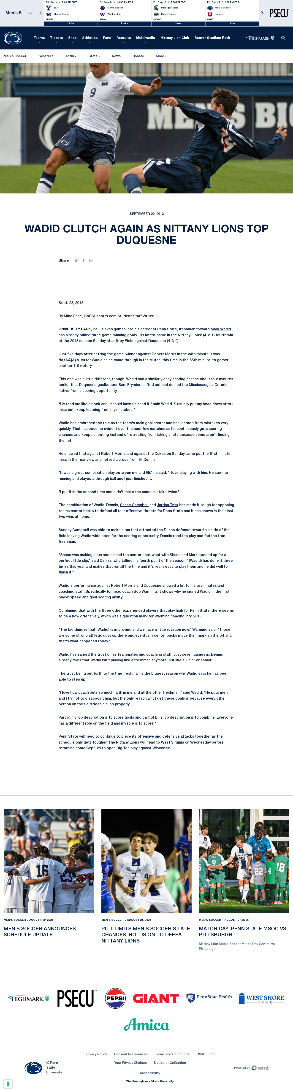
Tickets (56, 38)
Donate (138, 57)
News (116, 56)
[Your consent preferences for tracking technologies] (8, 1084)
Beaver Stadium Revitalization (220, 38)
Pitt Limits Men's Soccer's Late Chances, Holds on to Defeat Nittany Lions (145, 935)
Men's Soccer (15, 920)
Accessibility (150, 1073)
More (160, 56)
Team (69, 56)
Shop (72, 38)
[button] (40, 13)
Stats (93, 56)
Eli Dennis (146, 460)
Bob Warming (145, 591)
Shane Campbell (134, 505)
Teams (39, 38)
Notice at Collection (170, 1063)
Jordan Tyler (167, 505)
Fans (107, 38)
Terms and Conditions (172, 1054)
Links (71, 23)
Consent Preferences (131, 1054)
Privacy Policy (96, 1054)
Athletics (90, 38)
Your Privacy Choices (130, 1063)
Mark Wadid (221, 329)
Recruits (124, 38)
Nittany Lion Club (174, 38)
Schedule (46, 56)
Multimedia (145, 38)
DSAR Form (205, 1054)
